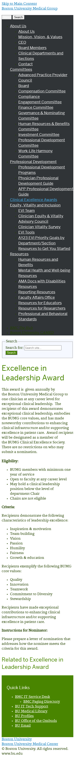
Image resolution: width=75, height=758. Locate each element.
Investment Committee (38, 134)
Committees (21, 69)
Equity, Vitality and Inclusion (35, 205)
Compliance (29, 96)
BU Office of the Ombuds (36, 721)
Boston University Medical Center (30, 744)
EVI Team (26, 210)
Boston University (17, 739)
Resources (19, 254)
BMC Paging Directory (41, 702)
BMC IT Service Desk (32, 697)
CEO (22, 42)
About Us (18, 26)
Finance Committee (35, 107)
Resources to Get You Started (44, 248)
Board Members (32, 47)
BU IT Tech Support (31, 707)
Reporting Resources (36, 292)
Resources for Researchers (41, 308)
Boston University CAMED (32, 333)
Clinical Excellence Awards (33, 199)
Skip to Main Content (19, 4)
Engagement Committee (40, 102)
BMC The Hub (21, 328)
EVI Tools (26, 232)
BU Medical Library (31, 711)
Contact (25, 64)
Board (23, 85)
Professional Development (33, 161)
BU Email (23, 726)
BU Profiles (24, 716)
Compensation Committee (42, 91)
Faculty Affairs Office (36, 297)
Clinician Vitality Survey (39, 226)
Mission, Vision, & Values (40, 36)
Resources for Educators (40, 302)
